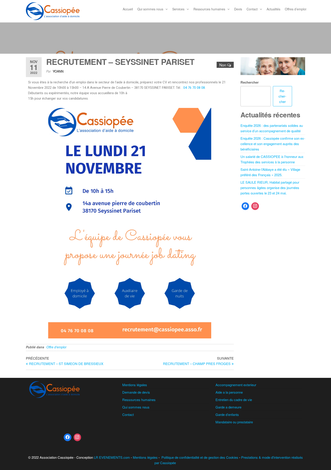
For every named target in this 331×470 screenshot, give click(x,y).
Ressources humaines (209, 9)
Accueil (128, 9)
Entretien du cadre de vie (233, 399)
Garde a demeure (228, 407)
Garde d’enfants (227, 414)
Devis (238, 9)
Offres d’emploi (295, 9)
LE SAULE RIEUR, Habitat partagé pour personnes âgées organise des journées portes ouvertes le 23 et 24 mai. (269, 187)
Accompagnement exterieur (235, 384)
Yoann (58, 71)
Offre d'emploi (56, 347)
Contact (252, 9)
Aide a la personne (229, 392)
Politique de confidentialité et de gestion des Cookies (199, 457)
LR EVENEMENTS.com (112, 457)
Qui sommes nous (150, 9)
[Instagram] (255, 206)
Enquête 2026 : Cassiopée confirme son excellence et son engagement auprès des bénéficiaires (272, 143)
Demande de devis (136, 392)
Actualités (273, 9)
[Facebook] (245, 206)
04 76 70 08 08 (194, 88)
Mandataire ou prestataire (234, 422)
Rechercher (249, 82)
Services (178, 9)
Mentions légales (134, 384)
